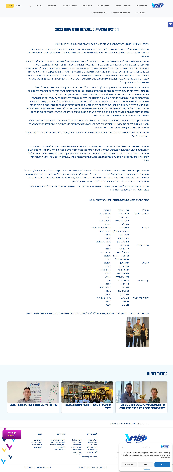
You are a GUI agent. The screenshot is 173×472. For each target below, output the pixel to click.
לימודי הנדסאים (142, 6)
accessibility (170, 24)
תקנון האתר (147, 469)
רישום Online (76, 440)
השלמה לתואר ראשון (69, 6)
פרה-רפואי (61, 447)
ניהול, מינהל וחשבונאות (57, 445)
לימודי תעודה (87, 6)
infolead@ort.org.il (44, 467)
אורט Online (92, 442)
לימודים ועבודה (92, 452)
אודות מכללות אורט (99, 13)
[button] (122, 447)
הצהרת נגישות (37, 445)
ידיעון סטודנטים (36, 442)
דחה (145, 465)
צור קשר (18, 6)
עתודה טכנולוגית (103, 6)
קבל (162, 465)
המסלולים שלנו (92, 447)
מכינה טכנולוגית (60, 449)
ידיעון (10, 6)
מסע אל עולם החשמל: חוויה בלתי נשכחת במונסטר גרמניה (87, 406)
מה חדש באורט (76, 447)
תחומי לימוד (52, 6)
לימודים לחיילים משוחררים (121, 13)
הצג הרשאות (129, 465)
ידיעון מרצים (38, 440)
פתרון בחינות (76, 442)
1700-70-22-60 (29, 467)
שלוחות (39, 6)
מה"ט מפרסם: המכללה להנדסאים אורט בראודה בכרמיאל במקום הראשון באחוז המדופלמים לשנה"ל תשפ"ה (141, 406)
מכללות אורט (92, 440)
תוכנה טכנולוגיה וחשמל (57, 440)
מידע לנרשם (140, 13)
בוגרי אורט (93, 445)
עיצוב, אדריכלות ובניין (58, 442)
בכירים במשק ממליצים (89, 457)
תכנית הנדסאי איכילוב (123, 6)
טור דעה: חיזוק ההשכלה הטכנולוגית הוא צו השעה (33, 404)
